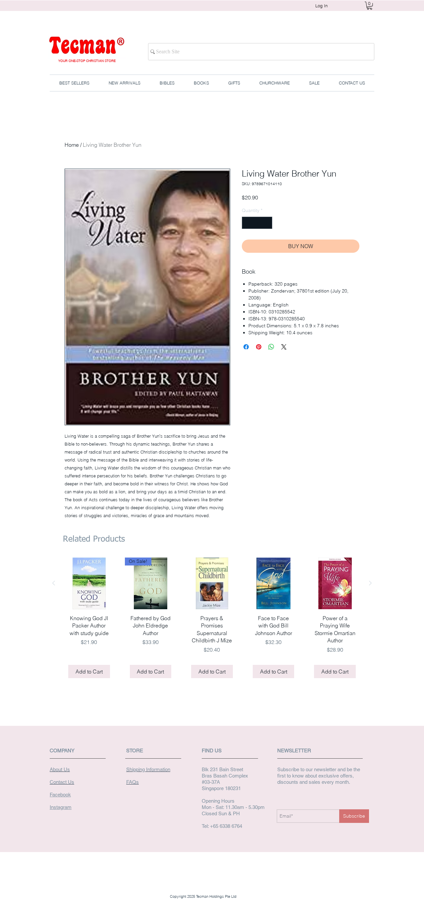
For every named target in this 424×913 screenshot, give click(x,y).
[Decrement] (247, 223)
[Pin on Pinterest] (259, 347)
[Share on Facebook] (246, 347)
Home (72, 144)
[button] (369, 6)
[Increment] (267, 223)
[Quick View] (89, 583)
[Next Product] (370, 583)
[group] (212, 620)
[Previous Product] (54, 583)
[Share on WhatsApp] (271, 347)
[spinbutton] (257, 223)
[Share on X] (284, 347)
